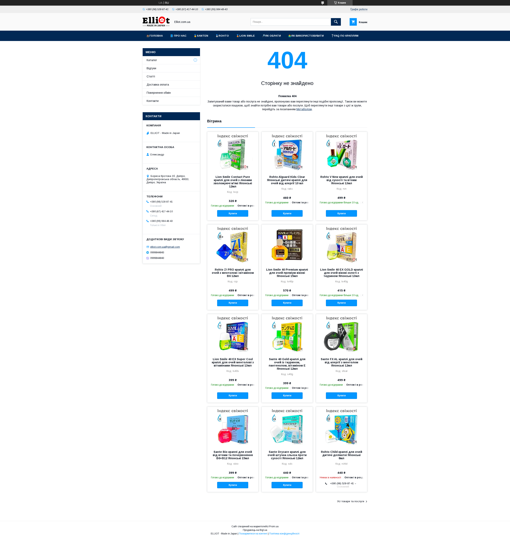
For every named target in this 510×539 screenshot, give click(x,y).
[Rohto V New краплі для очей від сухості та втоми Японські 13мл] (341, 152)
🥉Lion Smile (245, 35)
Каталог (152, 60)
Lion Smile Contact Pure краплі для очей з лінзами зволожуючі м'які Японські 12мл (233, 181)
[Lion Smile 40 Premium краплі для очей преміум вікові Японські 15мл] (287, 244)
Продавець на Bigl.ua (255, 530)
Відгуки (151, 68)
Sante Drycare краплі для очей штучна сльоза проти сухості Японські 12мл (287, 455)
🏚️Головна (154, 35)
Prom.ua (274, 526)
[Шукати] (336, 22)
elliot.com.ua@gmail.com (165, 246)
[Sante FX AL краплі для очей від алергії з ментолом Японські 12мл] (341, 334)
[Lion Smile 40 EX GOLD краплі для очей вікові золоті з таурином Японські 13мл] (341, 244)
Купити (233, 213)
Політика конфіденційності (284, 533)
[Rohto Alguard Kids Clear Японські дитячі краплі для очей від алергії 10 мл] (287, 152)
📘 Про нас (178, 35)
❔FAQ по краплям (344, 35)
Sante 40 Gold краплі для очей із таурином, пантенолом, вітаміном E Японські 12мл (287, 364)
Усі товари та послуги (350, 501)
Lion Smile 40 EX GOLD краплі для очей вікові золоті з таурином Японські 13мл (341, 273)
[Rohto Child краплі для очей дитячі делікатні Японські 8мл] (341, 427)
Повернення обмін (159, 92)
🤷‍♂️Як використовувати (306, 35)
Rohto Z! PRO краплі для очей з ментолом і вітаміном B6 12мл (233, 273)
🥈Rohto (222, 35)
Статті (151, 76)
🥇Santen (201, 35)
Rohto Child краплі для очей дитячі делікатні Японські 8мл (341, 455)
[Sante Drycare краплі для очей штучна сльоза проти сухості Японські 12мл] (287, 427)
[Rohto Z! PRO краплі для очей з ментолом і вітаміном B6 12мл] (232, 244)
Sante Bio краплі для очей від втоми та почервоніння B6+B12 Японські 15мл (233, 455)
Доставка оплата (158, 84)
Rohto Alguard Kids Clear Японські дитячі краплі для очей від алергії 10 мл (287, 180)
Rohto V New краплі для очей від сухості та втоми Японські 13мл (341, 180)
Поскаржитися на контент (253, 533)
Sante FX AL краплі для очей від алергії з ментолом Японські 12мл (341, 362)
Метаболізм (304, 109)
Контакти (153, 100)
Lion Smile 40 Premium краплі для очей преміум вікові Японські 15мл (287, 273)
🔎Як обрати (271, 35)
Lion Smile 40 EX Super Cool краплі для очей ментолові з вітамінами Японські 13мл (233, 362)
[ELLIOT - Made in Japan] (156, 25)
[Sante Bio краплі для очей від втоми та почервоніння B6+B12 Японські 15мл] (232, 427)
